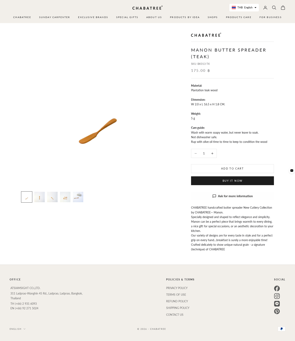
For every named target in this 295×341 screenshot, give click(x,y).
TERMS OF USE (176, 294)
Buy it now (232, 180)
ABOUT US (154, 17)
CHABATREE (22, 17)
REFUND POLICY (177, 301)
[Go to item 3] (52, 197)
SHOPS (213, 17)
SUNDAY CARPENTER (54, 17)
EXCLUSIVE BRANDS (93, 17)
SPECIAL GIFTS (127, 17)
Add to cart (232, 168)
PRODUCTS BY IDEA (185, 17)
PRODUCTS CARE (238, 17)
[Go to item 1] (26, 197)
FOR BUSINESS (270, 17)
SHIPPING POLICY (177, 308)
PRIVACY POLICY (177, 288)
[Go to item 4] (65, 197)
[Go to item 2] (39, 197)
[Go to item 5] (78, 197)
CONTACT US (174, 314)
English (15, 329)
